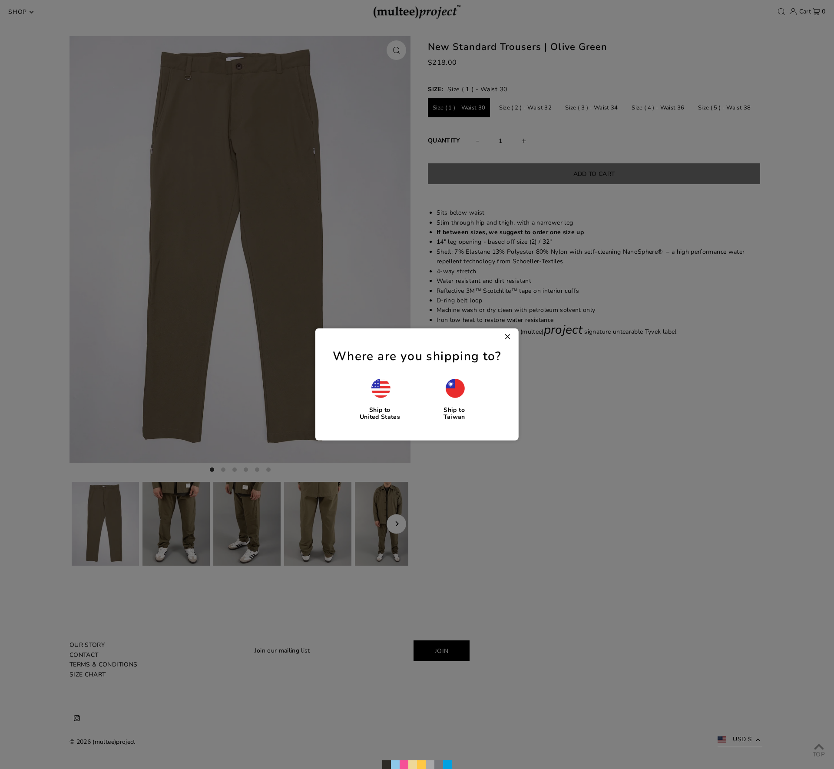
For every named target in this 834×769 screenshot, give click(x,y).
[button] (380, 399)
